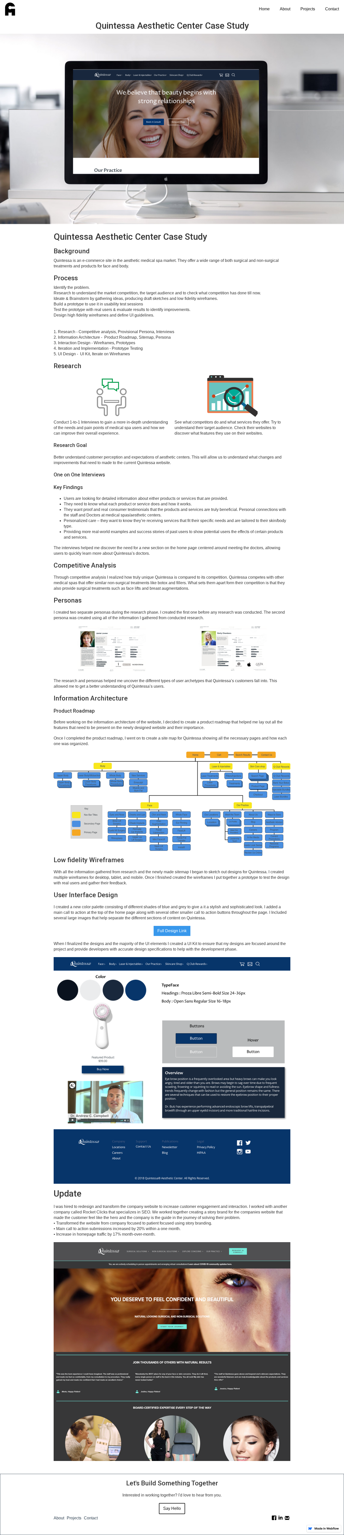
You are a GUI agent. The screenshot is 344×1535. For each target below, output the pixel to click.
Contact (332, 9)
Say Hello (172, 1508)
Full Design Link (172, 931)
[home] (7, 9)
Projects (307, 9)
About (285, 9)
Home (264, 9)
